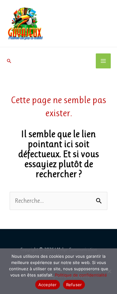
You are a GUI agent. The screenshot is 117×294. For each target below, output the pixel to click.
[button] (9, 61)
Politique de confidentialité (81, 274)
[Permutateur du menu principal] (103, 60)
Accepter (47, 284)
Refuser (74, 284)
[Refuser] (109, 271)
